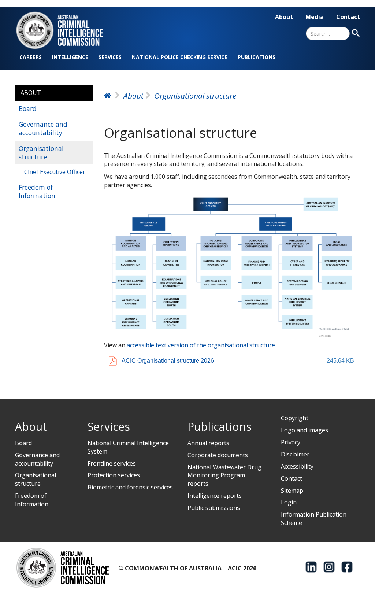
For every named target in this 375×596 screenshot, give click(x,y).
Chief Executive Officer (54, 172)
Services (110, 56)
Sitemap (292, 490)
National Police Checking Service (179, 56)
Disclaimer (295, 454)
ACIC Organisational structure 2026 (168, 361)
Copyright (294, 418)
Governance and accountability (43, 128)
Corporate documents (218, 455)
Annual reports (208, 443)
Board (28, 108)
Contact (348, 17)
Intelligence (70, 56)
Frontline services (112, 463)
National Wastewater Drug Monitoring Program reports (224, 475)
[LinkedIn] (311, 566)
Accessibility (297, 466)
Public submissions (214, 508)
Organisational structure (41, 152)
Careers (30, 56)
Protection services (114, 475)
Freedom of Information (37, 191)
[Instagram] (329, 566)
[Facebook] (347, 566)
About (284, 17)
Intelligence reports (215, 496)
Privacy (290, 442)
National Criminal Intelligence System (128, 447)
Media (314, 17)
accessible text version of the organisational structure (201, 345)
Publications (256, 56)
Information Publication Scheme (313, 518)
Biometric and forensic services (130, 487)
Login (289, 502)
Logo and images (304, 430)
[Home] (64, 30)
